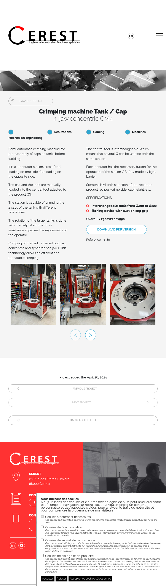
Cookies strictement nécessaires (101, 519)
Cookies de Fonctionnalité (102, 531)
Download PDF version (116, 229)
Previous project (84, 388)
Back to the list (30, 100)
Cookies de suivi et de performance (102, 545)
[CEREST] (44, 35)
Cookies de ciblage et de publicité (102, 563)
